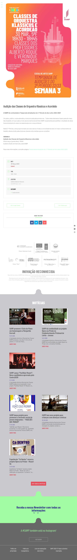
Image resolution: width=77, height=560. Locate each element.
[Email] (44, 222)
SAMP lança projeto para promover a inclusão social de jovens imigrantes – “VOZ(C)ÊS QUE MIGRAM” (20, 418)
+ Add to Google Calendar (15, 205)
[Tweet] (36, 222)
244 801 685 (2, 5)
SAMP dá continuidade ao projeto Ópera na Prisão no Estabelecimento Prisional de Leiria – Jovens (54, 332)
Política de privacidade (13, 550)
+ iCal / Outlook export (62, 205)
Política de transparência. (25, 550)
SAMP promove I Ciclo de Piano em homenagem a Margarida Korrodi (20, 330)
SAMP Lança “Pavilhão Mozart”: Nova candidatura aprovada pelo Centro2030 (21, 375)
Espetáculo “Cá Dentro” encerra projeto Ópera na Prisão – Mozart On (21, 461)
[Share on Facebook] (32, 222)
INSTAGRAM (38, 539)
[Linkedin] (40, 222)
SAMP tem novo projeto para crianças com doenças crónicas (54, 416)
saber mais (12, 344)
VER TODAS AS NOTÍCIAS (38, 484)
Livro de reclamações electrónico (40, 550)
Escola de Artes (15, 192)
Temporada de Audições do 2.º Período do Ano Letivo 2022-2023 (48, 149)
